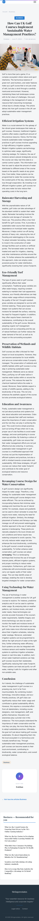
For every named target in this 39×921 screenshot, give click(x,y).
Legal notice (15, 909)
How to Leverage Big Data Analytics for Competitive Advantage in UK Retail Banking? (19, 871)
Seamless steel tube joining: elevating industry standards (18, 863)
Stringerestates (19, 891)
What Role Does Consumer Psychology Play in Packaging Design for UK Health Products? (19, 848)
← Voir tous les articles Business (14, 799)
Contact (25, 909)
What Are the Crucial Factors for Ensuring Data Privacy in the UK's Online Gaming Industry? (17, 829)
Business (12, 12)
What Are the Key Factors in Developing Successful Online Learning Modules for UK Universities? (19, 838)
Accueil (4, 12)
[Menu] (35, 2)
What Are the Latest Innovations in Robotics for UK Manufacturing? (17, 856)
